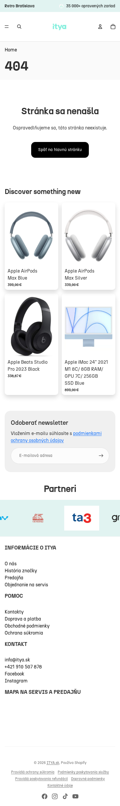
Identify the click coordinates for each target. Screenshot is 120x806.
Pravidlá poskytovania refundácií (41, 779)
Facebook (14, 674)
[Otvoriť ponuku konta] (100, 26)
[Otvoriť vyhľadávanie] (19, 26)
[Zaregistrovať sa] (101, 455)
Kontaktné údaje (60, 786)
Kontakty (14, 612)
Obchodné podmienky (27, 626)
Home (11, 50)
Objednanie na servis (26, 584)
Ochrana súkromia (24, 633)
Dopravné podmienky (88, 779)
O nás (11, 563)
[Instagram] (54, 796)
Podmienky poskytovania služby (83, 772)
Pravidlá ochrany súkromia (32, 772)
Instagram (16, 681)
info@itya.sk (17, 660)
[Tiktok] (65, 796)
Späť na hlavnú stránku (60, 149)
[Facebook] (44, 796)
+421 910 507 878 (23, 667)
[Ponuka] (6, 26)
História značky (21, 570)
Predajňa (14, 577)
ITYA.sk (53, 763)
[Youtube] (75, 796)
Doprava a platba (23, 619)
